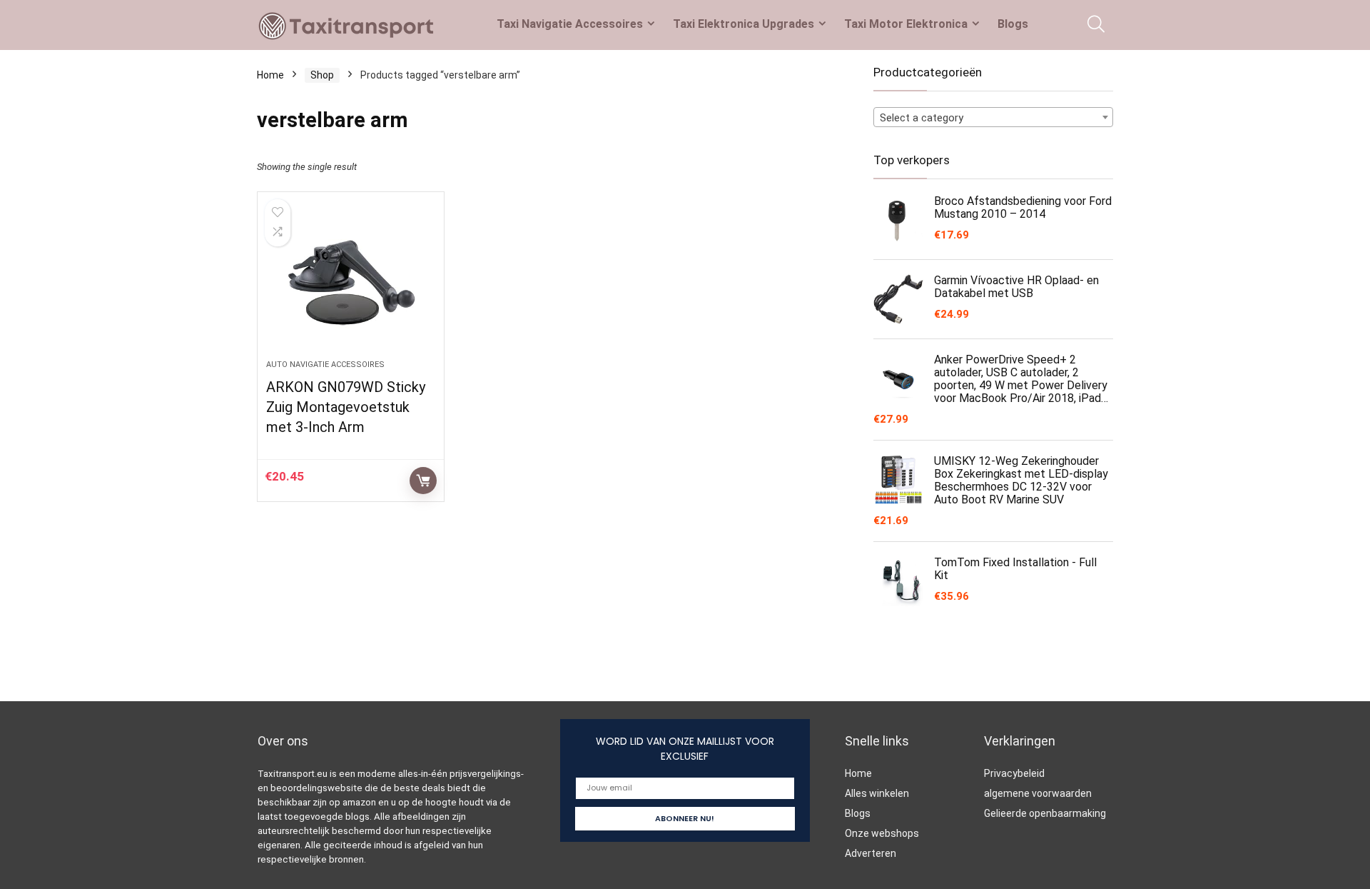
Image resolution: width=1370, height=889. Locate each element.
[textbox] (993, 118)
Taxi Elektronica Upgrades (743, 24)
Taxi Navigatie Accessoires (570, 24)
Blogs (1013, 24)
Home (270, 75)
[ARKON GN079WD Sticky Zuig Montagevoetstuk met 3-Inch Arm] (350, 283)
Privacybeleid (1014, 773)
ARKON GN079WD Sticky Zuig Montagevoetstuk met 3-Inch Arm (345, 407)
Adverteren (870, 853)
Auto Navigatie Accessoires (325, 364)
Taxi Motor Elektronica (906, 24)
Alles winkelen (877, 793)
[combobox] (993, 117)
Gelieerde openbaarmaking (1045, 813)
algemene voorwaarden (1038, 793)
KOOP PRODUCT (423, 480)
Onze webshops (882, 833)
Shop (322, 75)
